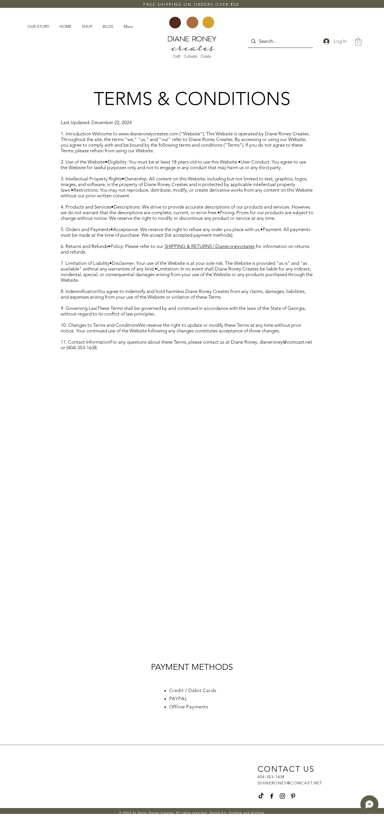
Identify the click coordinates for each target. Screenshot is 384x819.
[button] (358, 41)
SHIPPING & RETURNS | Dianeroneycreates (209, 246)
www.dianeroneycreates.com (148, 133)
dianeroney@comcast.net (285, 342)
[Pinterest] (293, 796)
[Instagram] (282, 796)
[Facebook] (271, 796)
